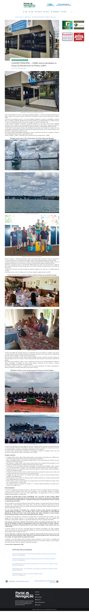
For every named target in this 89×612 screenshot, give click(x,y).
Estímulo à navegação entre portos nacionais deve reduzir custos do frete (45, 581)
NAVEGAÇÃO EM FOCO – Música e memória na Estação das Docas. (27, 573)
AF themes (54, 609)
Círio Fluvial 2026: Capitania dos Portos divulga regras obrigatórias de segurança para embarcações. (34, 553)
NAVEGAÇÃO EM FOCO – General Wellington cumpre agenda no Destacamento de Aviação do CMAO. (34, 568)
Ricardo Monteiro (15, 68)
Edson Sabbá (15, 565)
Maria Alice (14, 570)
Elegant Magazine (49, 609)
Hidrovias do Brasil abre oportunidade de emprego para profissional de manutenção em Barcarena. (34, 558)
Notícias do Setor (15, 555)
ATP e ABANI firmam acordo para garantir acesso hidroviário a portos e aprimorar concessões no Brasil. (35, 563)
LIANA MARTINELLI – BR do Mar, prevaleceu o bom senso (19, 581)
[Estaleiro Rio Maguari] (59, 4)
